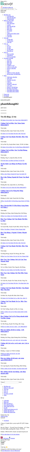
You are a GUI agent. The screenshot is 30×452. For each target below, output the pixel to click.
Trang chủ (6, 94)
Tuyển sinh (10, 39)
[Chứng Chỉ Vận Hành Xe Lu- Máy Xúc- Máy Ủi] (14, 298)
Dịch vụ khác (10, 54)
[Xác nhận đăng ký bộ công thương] (10, 434)
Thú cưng (9, 78)
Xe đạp (9, 48)
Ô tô (8, 45)
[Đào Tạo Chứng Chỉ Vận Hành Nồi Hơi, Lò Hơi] (14, 216)
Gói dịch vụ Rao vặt (7, 7)
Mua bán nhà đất (11, 17)
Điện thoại (9, 22)
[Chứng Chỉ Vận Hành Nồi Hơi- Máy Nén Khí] (13, 133)
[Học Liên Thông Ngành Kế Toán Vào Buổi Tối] (13, 174)
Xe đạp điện (10, 49)
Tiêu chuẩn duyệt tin (9, 406)
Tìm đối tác (10, 55)
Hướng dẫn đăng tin (9, 410)
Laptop (9, 25)
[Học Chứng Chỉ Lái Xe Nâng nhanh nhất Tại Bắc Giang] (15, 313)
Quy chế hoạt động (9, 405)
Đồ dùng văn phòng (12, 88)
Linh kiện (9, 36)
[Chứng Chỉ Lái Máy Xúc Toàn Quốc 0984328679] (14, 120)
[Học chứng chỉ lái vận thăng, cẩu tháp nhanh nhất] (14, 368)
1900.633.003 (4, 416)
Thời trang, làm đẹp (12, 77)
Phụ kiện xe (10, 51)
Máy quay (9, 29)
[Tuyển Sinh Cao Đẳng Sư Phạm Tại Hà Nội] (12, 160)
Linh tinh (9, 83)
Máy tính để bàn (11, 26)
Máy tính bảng (10, 23)
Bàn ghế (9, 64)
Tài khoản (6, 95)
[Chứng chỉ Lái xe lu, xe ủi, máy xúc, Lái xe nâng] (14, 340)
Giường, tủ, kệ (10, 65)
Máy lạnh (9, 62)
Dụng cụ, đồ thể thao (12, 87)
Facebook (6, 420)
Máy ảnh (9, 27)
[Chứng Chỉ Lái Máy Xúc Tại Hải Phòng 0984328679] (15, 147)
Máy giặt (9, 61)
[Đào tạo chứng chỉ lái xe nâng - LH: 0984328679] (14, 326)
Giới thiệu (6, 400)
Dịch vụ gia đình (11, 56)
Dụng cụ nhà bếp (11, 68)
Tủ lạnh (9, 59)
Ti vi (8, 32)
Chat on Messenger (15, 450)
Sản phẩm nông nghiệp (13, 91)
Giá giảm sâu (10, 16)
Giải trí (9, 81)
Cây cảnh (9, 85)
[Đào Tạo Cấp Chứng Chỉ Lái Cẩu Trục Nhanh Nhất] (14, 256)
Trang (2, 382)
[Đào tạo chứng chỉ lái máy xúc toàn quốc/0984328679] (15, 355)
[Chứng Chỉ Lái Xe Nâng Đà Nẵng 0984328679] (13, 187)
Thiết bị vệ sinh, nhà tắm (13, 72)
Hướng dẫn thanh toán (9, 412)
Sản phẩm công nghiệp (13, 90)
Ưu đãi (5, 408)
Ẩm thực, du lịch (11, 80)
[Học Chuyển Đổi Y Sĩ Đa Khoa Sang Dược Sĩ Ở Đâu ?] (15, 202)
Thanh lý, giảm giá (12, 84)
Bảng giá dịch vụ (8, 403)
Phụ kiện (9, 35)
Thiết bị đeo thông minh (13, 33)
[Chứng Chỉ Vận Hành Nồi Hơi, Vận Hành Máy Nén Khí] (15, 284)
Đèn (8, 71)
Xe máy (9, 46)
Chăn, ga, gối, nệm (12, 67)
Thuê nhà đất (10, 19)
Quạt (8, 70)
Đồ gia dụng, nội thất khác (13, 74)
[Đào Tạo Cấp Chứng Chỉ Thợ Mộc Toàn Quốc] (13, 270)
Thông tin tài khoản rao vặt (11, 409)
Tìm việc (9, 42)
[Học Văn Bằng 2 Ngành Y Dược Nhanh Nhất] (13, 229)
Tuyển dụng (10, 41)
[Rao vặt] (7, 5)
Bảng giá (6, 402)
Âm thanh (9, 30)
